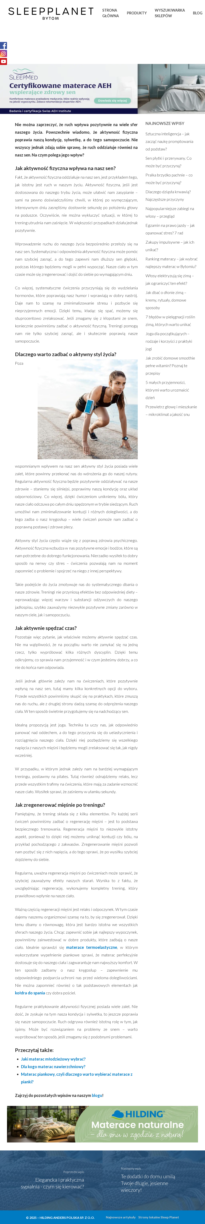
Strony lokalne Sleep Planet (158, 1217)
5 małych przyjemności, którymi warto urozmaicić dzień (167, 390)
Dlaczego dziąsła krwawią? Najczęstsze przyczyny (168, 195)
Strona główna (110, 13)
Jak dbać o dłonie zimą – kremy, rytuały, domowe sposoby (166, 300)
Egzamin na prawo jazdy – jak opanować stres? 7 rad (170, 229)
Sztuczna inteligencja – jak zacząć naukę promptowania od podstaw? (169, 141)
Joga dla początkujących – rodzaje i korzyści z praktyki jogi (169, 341)
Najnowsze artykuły (121, 1217)
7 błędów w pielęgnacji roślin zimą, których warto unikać (170, 320)
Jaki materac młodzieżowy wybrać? (53, 1059)
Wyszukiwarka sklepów (170, 13)
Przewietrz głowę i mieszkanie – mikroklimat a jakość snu (171, 410)
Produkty (137, 13)
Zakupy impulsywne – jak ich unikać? (170, 246)
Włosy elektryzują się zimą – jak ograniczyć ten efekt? (170, 279)
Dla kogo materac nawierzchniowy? (53, 1066)
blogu (97, 1095)
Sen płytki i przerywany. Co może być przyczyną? (169, 162)
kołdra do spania (30, 992)
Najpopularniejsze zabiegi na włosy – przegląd (170, 212)
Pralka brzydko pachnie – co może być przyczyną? (169, 178)
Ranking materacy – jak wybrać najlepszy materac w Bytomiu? (172, 262)
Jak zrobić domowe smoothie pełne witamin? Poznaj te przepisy (170, 365)
